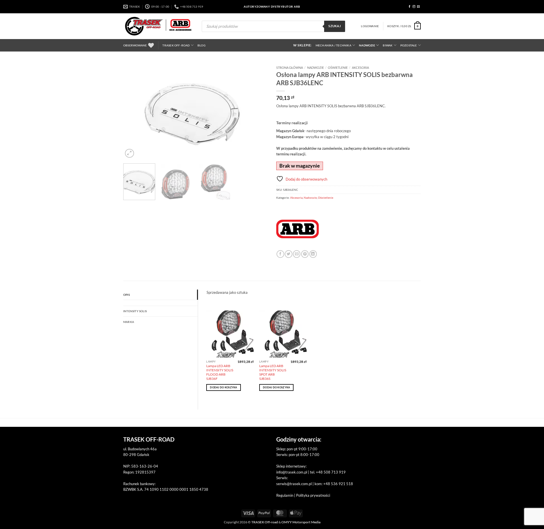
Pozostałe (408, 45)
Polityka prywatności (313, 495)
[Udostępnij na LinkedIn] (313, 254)
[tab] (160, 303)
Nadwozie (367, 45)
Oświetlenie (338, 67)
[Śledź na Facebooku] (409, 6)
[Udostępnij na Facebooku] (280, 254)
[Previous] (133, 111)
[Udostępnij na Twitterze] (288, 254)
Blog (201, 45)
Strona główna (289, 67)
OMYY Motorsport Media (300, 522)
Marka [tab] (128, 322)
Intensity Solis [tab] (135, 311)
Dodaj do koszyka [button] (223, 387)
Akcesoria (360, 67)
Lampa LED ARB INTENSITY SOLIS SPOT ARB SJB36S (272, 372)
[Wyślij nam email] (418, 6)
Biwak (387, 45)
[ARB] (297, 229)
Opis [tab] (126, 294)
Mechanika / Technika (333, 45)
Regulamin (284, 495)
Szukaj (334, 26)
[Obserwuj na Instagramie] (414, 6)
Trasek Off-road (176, 45)
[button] (370, 26)
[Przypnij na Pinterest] (305, 254)
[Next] (258, 111)
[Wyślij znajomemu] (296, 254)
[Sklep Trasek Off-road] (158, 26)
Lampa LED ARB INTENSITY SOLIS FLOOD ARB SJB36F (219, 372)
